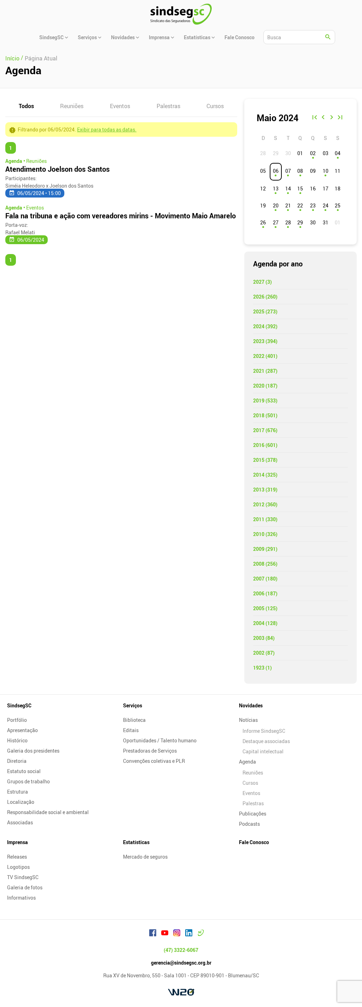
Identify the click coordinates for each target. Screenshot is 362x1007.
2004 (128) (265, 623)
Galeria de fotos (24, 887)
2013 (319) (265, 489)
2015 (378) (265, 460)
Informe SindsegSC (264, 731)
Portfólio (17, 720)
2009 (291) (265, 549)
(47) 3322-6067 (181, 950)
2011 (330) (265, 519)
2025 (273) (265, 311)
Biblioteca (134, 720)
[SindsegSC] (181, 14)
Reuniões (71, 106)
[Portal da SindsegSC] (200, 934)
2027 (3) (262, 281)
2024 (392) (265, 326)
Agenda (247, 761)
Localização (20, 802)
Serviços (132, 705)
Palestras (168, 106)
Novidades (251, 705)
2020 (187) (265, 385)
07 (288, 170)
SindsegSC (19, 705)
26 (263, 222)
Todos (26, 106)
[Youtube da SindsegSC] (164, 934)
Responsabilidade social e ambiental (48, 812)
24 (325, 205)
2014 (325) (265, 474)
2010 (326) (265, 534)
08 (300, 170)
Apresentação (22, 730)
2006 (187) (265, 593)
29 (300, 222)
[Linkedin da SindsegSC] (188, 934)
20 (276, 205)
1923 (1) (262, 667)
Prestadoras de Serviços (150, 750)
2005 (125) (265, 608)
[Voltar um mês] (323, 118)
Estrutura (17, 791)
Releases (17, 856)
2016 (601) (265, 445)
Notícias (248, 720)
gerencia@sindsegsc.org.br (181, 962)
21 (288, 205)
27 (276, 222)
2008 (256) (265, 563)
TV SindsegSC (23, 877)
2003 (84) (264, 638)
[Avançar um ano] (340, 118)
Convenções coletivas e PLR (154, 761)
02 (313, 153)
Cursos (215, 106)
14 (288, 188)
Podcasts (249, 823)
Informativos (21, 897)
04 (337, 153)
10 (325, 170)
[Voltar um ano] (314, 118)
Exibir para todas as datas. (106, 129)
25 (337, 205)
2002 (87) (264, 652)
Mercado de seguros (145, 856)
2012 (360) (265, 504)
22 (300, 205)
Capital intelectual (263, 751)
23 (313, 205)
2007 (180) (265, 578)
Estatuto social (24, 771)
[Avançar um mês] (331, 118)
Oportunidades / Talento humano (160, 740)
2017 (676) (265, 430)
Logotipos (18, 867)
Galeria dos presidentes (33, 750)
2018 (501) (265, 415)
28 (288, 222)
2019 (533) (265, 400)
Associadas (20, 822)
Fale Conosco (254, 842)
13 (276, 188)
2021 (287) (265, 370)
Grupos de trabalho (28, 781)
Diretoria (17, 761)
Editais (131, 730)
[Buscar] (328, 37)
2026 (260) (265, 296)
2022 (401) (265, 356)
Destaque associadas (266, 741)
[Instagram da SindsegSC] (176, 934)
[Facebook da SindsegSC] (152, 934)
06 (276, 170)
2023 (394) (265, 341)
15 (300, 188)
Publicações (252, 813)
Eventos (120, 106)
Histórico (17, 740)
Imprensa (17, 842)
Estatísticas (136, 842)
